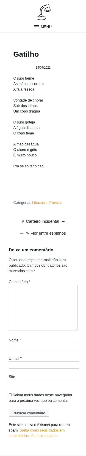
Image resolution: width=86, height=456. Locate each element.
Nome (15, 340)
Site (12, 377)
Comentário (19, 282)
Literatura (39, 203)
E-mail (15, 358)
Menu (46, 27)
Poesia (55, 203)
